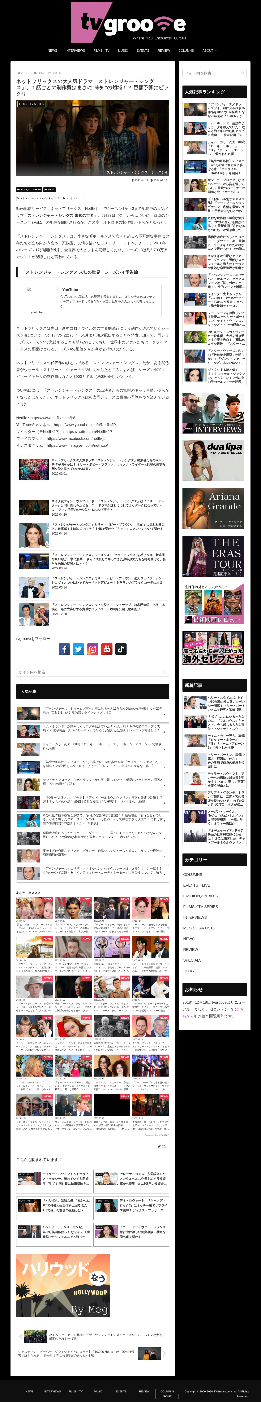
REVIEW (144, 1391)
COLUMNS (167, 1391)
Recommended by (153, 1135)
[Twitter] (78, 649)
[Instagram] (93, 649)
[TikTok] (121, 649)
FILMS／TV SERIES (30, 189)
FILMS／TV (75, 1391)
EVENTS (121, 1391)
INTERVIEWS (52, 1391)
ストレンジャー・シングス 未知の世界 (40, 198)
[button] (165, 672)
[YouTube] (107, 649)
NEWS (51, 189)
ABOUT (167, 1396)
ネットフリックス (75, 198)
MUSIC (98, 1391)
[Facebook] (64, 649)
